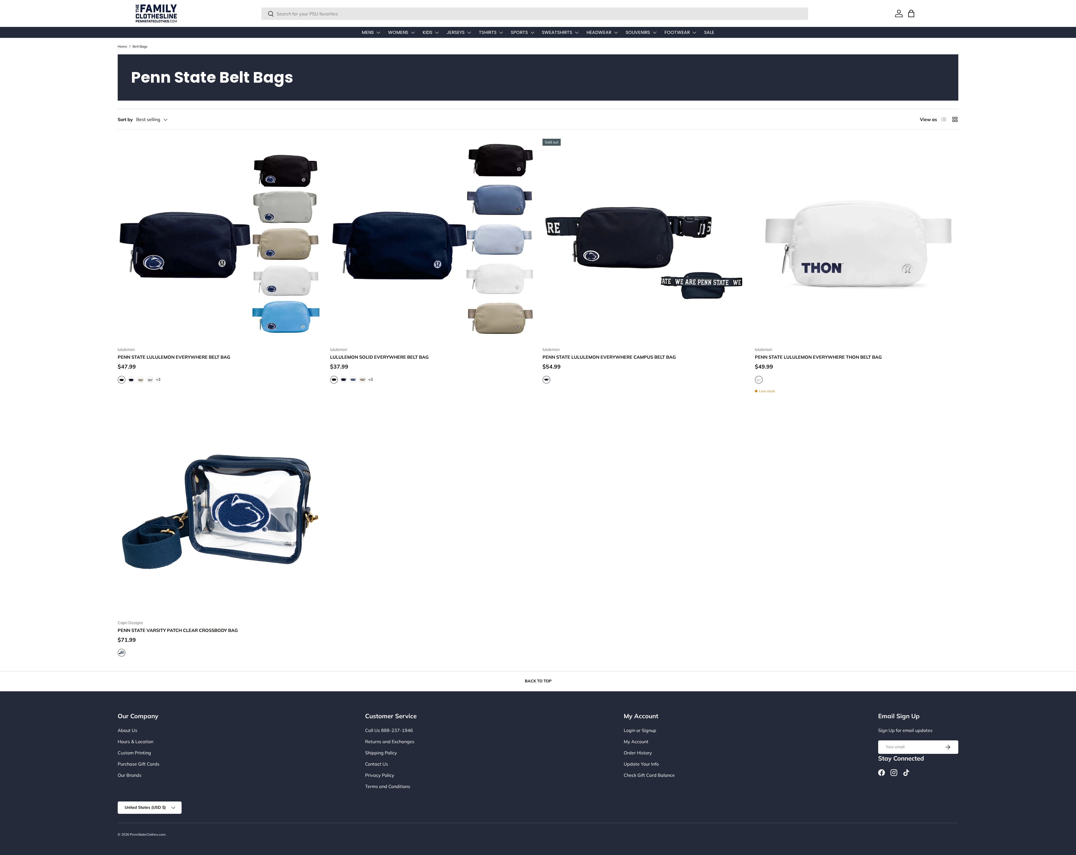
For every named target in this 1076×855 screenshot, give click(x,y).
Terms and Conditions (387, 786)
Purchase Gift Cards (138, 764)
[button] (911, 13)
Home (122, 46)
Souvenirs (638, 32)
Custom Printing (134, 753)
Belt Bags (140, 46)
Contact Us (376, 764)
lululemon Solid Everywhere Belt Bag (379, 357)
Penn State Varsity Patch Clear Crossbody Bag (178, 630)
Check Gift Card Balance (649, 775)
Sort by (125, 119)
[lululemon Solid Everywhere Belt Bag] (432, 240)
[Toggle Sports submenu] (532, 32)
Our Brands (130, 775)
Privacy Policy (379, 775)
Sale (709, 32)
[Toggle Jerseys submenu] (469, 32)
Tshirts (488, 32)
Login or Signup (640, 730)
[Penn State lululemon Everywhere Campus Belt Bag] (644, 240)
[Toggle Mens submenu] (378, 32)
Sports (519, 32)
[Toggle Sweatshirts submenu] (576, 32)
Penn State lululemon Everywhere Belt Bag (174, 357)
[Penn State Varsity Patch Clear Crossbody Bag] (219, 513)
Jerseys (456, 32)
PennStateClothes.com (148, 834)
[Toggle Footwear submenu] (694, 32)
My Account (636, 741)
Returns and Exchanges (389, 741)
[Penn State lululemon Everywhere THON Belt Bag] (856, 240)
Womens (398, 32)
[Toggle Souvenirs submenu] (654, 32)
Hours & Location (135, 741)
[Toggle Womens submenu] (412, 32)
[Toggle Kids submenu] (436, 32)
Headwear (598, 32)
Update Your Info (641, 764)
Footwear (677, 32)
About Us (127, 730)
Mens (368, 32)
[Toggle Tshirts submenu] (501, 32)
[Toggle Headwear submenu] (616, 32)
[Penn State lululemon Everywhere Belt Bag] (219, 240)
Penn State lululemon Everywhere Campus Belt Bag (609, 357)
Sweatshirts (557, 32)
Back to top (538, 680)
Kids (427, 32)
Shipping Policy (381, 753)
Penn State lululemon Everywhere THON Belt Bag (818, 357)
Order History (638, 753)
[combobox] (534, 14)
